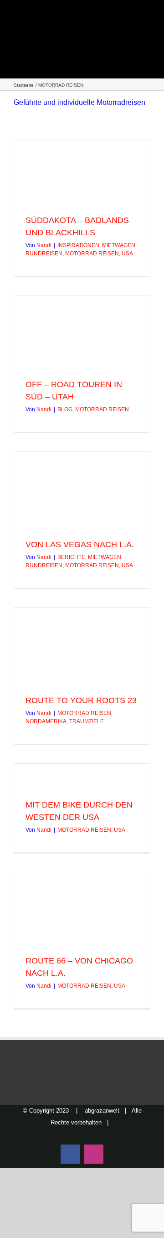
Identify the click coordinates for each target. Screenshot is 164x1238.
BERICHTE (71, 557)
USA (127, 253)
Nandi (43, 245)
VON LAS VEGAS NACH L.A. (80, 544)
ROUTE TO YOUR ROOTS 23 (81, 700)
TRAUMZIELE (86, 721)
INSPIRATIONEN (78, 245)
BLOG (64, 409)
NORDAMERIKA (46, 721)
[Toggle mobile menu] (146, 36)
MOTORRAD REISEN (92, 253)
